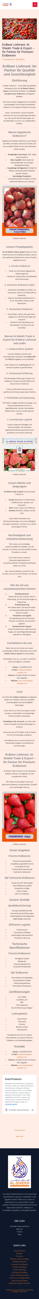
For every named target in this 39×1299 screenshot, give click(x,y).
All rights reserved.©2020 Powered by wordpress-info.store (19, 1290)
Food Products (19, 1251)
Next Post (19, 1136)
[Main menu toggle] (35, 4)
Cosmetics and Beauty (19, 1264)
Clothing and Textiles (19, 1272)
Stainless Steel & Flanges (19, 1259)
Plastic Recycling (19, 1270)
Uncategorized (8, 59)
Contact (19, 1232)
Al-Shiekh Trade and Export (19, 1226)
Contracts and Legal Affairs (19, 1278)
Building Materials (19, 1262)
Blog (19, 1234)
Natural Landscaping (19, 1281)
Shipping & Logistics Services (19, 1283)
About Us (19, 1229)
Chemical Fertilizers (19, 1267)
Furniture (19, 1256)
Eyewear (19, 1253)
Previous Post (19, 1130)
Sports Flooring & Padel (19, 1275)
